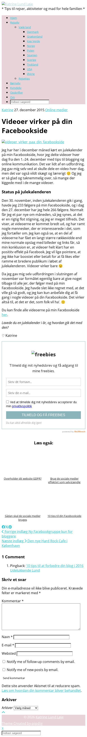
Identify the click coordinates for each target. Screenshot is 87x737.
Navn (7, 637)
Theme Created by (22, 723)
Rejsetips (24, 78)
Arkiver (7, 707)
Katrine (7, 110)
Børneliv (15, 83)
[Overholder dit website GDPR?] (22, 461)
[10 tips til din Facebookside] (64, 499)
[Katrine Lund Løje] (17, 4)
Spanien (32, 55)
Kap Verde (33, 41)
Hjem (13, 18)
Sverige (31, 60)
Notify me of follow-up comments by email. (41, 661)
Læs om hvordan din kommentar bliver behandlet (41, 690)
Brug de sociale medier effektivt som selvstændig (64, 480)
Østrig (31, 74)
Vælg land (25, 27)
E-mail (8, 645)
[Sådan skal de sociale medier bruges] (22, 499)
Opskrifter (16, 92)
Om (12, 97)
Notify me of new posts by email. (32, 669)
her (4, 314)
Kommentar (13, 601)
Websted (9, 653)
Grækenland (34, 36)
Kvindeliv (16, 88)
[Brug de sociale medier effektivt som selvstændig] (64, 461)
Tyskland (32, 64)
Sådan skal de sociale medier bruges (23, 518)
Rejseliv (14, 22)
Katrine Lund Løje (50, 717)
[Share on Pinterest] (10, 527)
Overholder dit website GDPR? (23, 478)
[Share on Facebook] (3, 527)
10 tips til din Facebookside (64, 516)
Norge (31, 46)
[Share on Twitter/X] (6, 527)
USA (29, 69)
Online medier (56, 110)
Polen (30, 50)
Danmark (33, 32)
